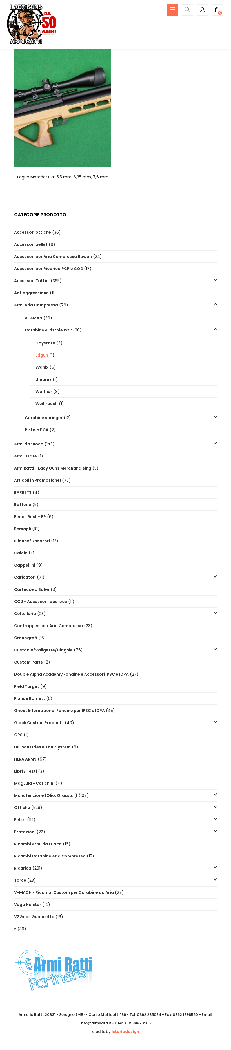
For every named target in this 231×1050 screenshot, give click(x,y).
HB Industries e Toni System (42, 747)
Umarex (43, 379)
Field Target (26, 686)
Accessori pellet (31, 244)
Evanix (41, 367)
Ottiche (22, 807)
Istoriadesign (125, 1031)
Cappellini (24, 565)
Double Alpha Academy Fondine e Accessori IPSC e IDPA (71, 674)
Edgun (41, 355)
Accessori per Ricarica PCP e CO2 (48, 268)
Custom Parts (28, 662)
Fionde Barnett (29, 698)
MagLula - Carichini (34, 783)
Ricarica (22, 868)
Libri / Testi (25, 771)
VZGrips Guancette (34, 916)
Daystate (45, 343)
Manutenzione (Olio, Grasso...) (45, 795)
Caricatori (25, 577)
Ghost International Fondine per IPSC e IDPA (59, 710)
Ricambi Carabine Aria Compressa (50, 856)
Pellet (20, 820)
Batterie (22, 504)
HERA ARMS (25, 759)
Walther (43, 391)
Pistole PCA (36, 430)
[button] (217, 10)
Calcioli (22, 553)
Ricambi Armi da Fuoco (38, 844)
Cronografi (25, 638)
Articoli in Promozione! (37, 480)
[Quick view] (63, 159)
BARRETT (23, 492)
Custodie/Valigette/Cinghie (43, 650)
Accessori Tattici (32, 281)
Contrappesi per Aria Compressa (48, 626)
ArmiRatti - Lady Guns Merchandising (52, 468)
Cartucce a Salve (32, 589)
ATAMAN (33, 318)
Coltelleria (25, 613)
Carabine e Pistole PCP (48, 330)
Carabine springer (44, 418)
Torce (20, 880)
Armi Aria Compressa (36, 305)
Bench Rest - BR (30, 517)
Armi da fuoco (28, 444)
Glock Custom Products (39, 723)
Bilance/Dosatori (32, 541)
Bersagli (22, 529)
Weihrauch (46, 403)
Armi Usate (25, 456)
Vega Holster (27, 904)
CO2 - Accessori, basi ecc (40, 601)
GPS (18, 735)
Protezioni (24, 832)
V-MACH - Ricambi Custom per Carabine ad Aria (64, 892)
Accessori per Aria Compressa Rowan (53, 256)
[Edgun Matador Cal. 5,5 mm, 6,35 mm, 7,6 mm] (62, 107)
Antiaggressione (31, 293)
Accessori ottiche (32, 232)
